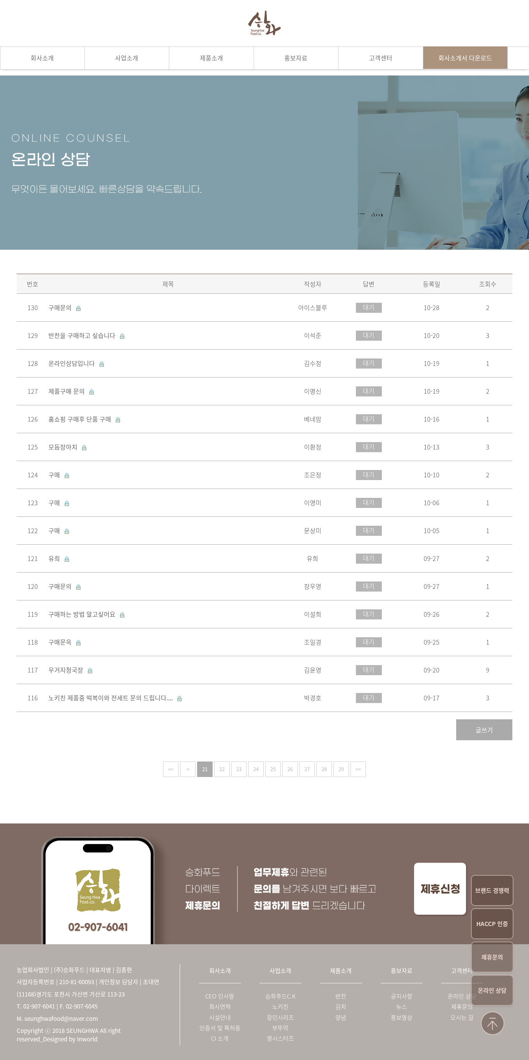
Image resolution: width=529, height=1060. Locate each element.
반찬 (340, 996)
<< (170, 769)
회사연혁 (220, 1007)
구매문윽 (60, 642)
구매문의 (60, 307)
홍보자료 (295, 57)
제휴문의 (492, 957)
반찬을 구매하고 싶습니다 (82, 335)
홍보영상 (401, 1018)
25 (273, 769)
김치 (340, 1007)
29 (341, 769)
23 (239, 769)
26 (290, 769)
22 (222, 769)
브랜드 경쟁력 (492, 890)
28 (324, 769)
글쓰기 (484, 729)
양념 (340, 1018)
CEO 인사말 (219, 996)
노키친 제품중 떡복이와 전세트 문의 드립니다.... (111, 697)
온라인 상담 (492, 990)
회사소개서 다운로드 (465, 57)
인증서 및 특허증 (219, 1028)
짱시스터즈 (280, 1038)
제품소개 (211, 57)
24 (256, 769)
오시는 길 (462, 1018)
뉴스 (401, 1007)
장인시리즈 (280, 1018)
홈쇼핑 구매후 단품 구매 (80, 419)
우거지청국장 (66, 669)
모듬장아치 (63, 446)
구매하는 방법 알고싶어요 (82, 614)
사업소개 (126, 57)
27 (307, 769)
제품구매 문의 (67, 391)
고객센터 (380, 57)
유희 (55, 558)
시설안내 (220, 1018)
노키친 (280, 1007)
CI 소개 (219, 1038)
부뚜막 (280, 1028)
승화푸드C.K (280, 996)
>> (358, 769)
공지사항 (401, 996)
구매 (55, 474)
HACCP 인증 (492, 923)
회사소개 (42, 57)
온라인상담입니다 (72, 363)
